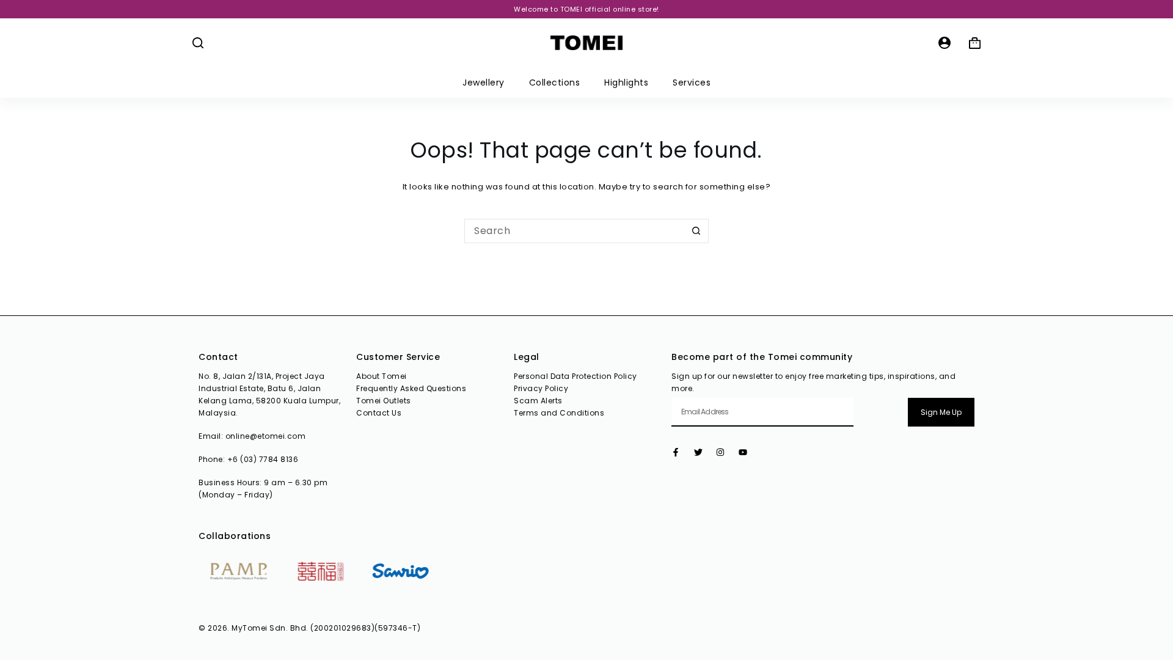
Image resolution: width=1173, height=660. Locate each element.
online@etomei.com (265, 436)
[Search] (197, 42)
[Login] (944, 43)
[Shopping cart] (975, 43)
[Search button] (696, 231)
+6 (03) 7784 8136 (263, 459)
